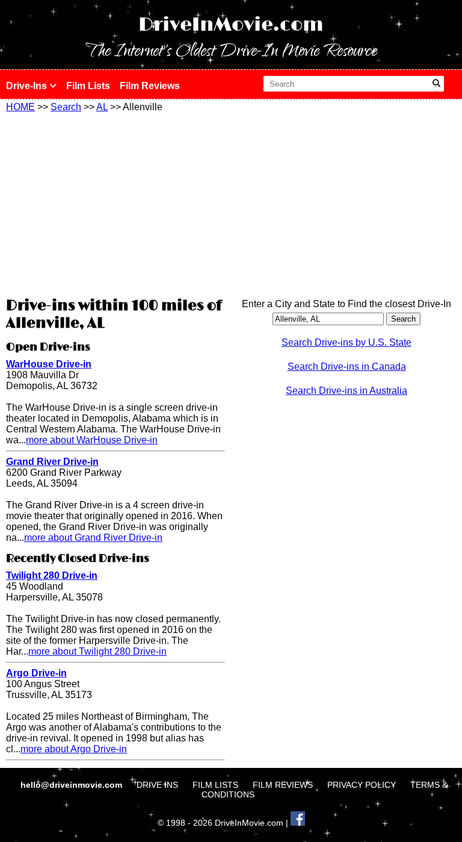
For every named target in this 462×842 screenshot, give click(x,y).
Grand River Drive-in (52, 462)
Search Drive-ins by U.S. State (346, 342)
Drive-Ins (27, 86)
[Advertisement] (115, 203)
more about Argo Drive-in (73, 749)
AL (102, 107)
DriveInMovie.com (231, 25)
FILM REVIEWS (283, 785)
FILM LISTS (215, 785)
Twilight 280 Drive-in (51, 575)
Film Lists (88, 86)
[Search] (436, 84)
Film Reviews (150, 86)
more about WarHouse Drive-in (92, 440)
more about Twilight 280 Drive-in (97, 651)
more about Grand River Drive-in (93, 537)
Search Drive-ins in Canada (347, 366)
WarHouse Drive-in (48, 364)
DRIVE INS (157, 785)
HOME (20, 107)
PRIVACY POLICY (361, 785)
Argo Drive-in (36, 673)
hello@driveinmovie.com (72, 785)
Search (66, 107)
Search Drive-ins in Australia (346, 390)
